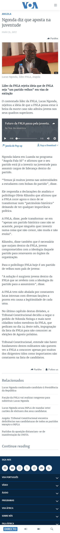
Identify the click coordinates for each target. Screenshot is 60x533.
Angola (6, 14)
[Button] (52, 39)
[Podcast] (34, 468)
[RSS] (49, 468)
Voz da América (17, 128)
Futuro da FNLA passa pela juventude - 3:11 (32, 123)
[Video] (39, 529)
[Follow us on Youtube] (12, 468)
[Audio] (26, 529)
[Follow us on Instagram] (19, 468)
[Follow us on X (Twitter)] (27, 468)
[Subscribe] (42, 468)
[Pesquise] (52, 529)
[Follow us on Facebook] (5, 468)
